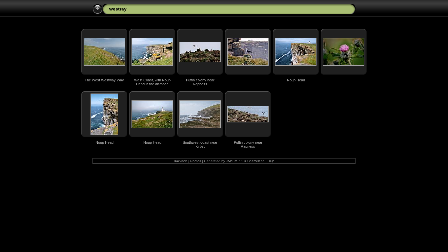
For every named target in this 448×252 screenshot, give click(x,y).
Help (271, 161)
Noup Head (296, 80)
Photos (195, 161)
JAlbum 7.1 (234, 161)
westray (118, 8)
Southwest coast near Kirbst (200, 144)
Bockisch (180, 161)
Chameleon (256, 161)
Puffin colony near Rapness (200, 82)
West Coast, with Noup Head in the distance (152, 82)
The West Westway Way (104, 80)
